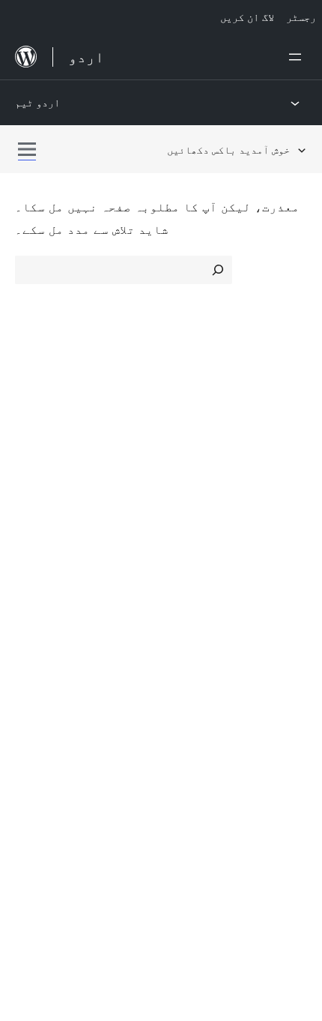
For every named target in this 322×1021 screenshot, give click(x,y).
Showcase (197, 410)
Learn (30, 539)
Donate (196, 592)
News (30, 437)
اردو (65, 815)
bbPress (45, 721)
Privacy (35, 490)
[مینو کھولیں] (298, 56)
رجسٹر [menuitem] (301, 16)
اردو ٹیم (37, 102)
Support (36, 565)
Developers (46, 592)
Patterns (192, 490)
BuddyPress (56, 747)
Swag (191, 619)
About (31, 410)
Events (187, 565)
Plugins (187, 464)
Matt (36, 694)
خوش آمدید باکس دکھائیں (228, 149)
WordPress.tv (59, 619)
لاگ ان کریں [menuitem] (247, 16)
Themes (190, 437)
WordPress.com (66, 667)
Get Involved (204, 539)
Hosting (36, 464)
